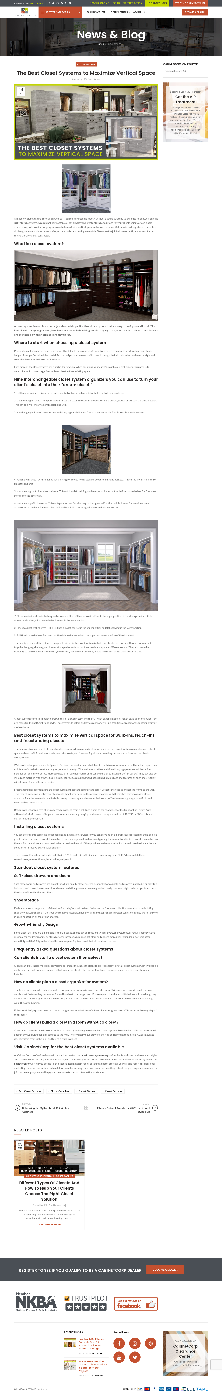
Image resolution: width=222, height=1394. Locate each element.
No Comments (98, 1353)
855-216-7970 (36, 3)
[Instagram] (57, 3)
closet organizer (60, 1091)
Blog (28, 1176)
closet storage (87, 1091)
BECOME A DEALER (195, 12)
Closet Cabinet (64, 1176)
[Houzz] (65, 3)
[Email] (69, 3)
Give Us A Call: (21, 3)
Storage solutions (43, 1176)
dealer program (22, 1063)
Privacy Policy (129, 1388)
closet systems (113, 1091)
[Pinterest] (62, 3)
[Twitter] (53, 3)
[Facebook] (49, 3)
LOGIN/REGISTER (157, 3)
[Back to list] (86, 1107)
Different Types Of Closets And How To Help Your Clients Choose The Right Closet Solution (49, 1191)
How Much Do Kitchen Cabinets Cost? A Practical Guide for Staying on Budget (91, 1343)
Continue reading (49, 1225)
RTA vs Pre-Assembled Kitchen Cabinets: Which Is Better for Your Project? (92, 1366)
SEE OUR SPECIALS (99, 3)
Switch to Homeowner (190, 3)
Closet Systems (115, 44)
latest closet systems (92, 1055)
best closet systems (30, 1091)
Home (101, 44)
